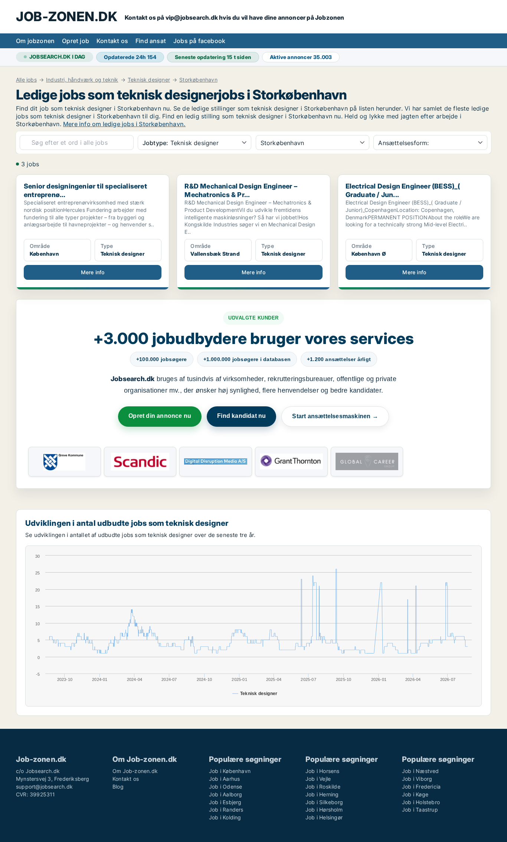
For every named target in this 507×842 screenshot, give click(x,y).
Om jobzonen (35, 41)
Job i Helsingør (324, 817)
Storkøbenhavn (198, 80)
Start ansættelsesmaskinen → (335, 416)
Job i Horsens (322, 771)
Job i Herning (322, 794)
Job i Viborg (417, 779)
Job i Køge (415, 794)
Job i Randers (226, 809)
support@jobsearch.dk (44, 786)
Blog (118, 786)
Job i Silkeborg (324, 802)
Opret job (75, 41)
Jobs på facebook (199, 41)
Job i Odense (225, 786)
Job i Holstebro (421, 802)
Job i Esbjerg (225, 802)
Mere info (93, 272)
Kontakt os (112, 41)
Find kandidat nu (241, 416)
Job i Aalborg (225, 794)
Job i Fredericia (421, 786)
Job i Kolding (225, 817)
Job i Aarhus (224, 779)
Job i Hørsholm (324, 809)
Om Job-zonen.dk (135, 771)
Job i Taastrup (420, 809)
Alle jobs (26, 80)
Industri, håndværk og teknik (82, 80)
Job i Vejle (318, 779)
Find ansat (150, 41)
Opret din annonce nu (159, 416)
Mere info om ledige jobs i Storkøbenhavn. (124, 124)
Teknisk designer (149, 80)
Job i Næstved (420, 771)
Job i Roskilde (322, 786)
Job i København (230, 771)
